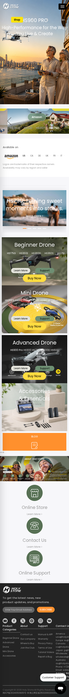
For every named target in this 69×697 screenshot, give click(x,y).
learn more (34, 216)
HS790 (36, 350)
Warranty (43, 638)
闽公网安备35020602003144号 (45, 692)
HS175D (61, 253)
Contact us (26, 634)
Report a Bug (45, 656)
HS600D (45, 350)
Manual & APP (45, 634)
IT (61, 155)
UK (47, 155)
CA (31, 155)
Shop (17, 19)
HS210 (30, 304)
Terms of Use (45, 647)
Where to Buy (27, 643)
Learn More (21, 270)
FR (54, 155)
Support (45, 270)
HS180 (43, 300)
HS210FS (9, 300)
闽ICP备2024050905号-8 (16, 692)
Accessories (9, 655)
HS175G (11, 253)
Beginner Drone (11, 637)
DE (39, 155)
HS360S (49, 253)
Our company (27, 638)
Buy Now (34, 278)
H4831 (18, 300)
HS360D (36, 253)
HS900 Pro (16, 350)
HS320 (51, 300)
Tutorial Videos (46, 652)
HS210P (27, 300)
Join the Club (27, 647)
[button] (26, 91)
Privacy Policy (45, 643)
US (24, 155)
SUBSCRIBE (46, 609)
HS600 (55, 350)
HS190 (38, 304)
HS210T (60, 300)
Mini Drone (8, 651)
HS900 (27, 350)
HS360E (23, 253)
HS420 (35, 300)
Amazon (29, 117)
